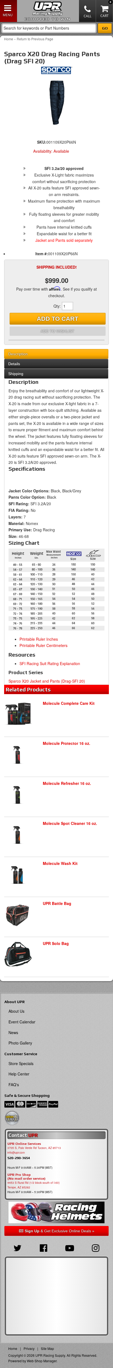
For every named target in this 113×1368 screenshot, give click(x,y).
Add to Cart (57, 318)
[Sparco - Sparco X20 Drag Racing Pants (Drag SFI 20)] (56, 72)
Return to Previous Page (35, 38)
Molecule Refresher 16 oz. (67, 783)
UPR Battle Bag (57, 903)
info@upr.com (16, 1152)
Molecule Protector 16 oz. (66, 743)
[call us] (87, 11)
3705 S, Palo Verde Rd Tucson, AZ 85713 (34, 1148)
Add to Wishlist (57, 331)
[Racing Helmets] (56, 1212)
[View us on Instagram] (96, 1247)
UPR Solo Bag (56, 943)
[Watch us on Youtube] (69, 1247)
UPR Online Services (24, 1144)
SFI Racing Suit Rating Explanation (49, 663)
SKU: (41, 142)
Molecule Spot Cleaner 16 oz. (70, 823)
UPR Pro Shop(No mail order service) (26, 1176)
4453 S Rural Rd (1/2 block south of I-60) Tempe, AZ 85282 (33, 1185)
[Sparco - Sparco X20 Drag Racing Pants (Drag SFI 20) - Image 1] (56, 103)
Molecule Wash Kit (60, 863)
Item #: (41, 253)
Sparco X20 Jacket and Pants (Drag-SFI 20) (47, 681)
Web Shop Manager (41, 1360)
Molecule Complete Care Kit (69, 703)
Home (8, 38)
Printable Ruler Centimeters (43, 645)
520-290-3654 (18, 1158)
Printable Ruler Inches (38, 639)
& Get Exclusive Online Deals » (59, 1231)
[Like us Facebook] (43, 1247)
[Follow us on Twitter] (17, 1247)
